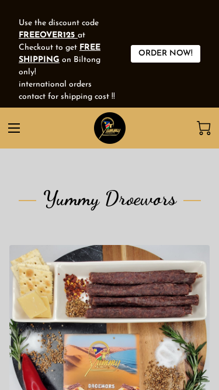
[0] (204, 128)
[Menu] (14, 128)
